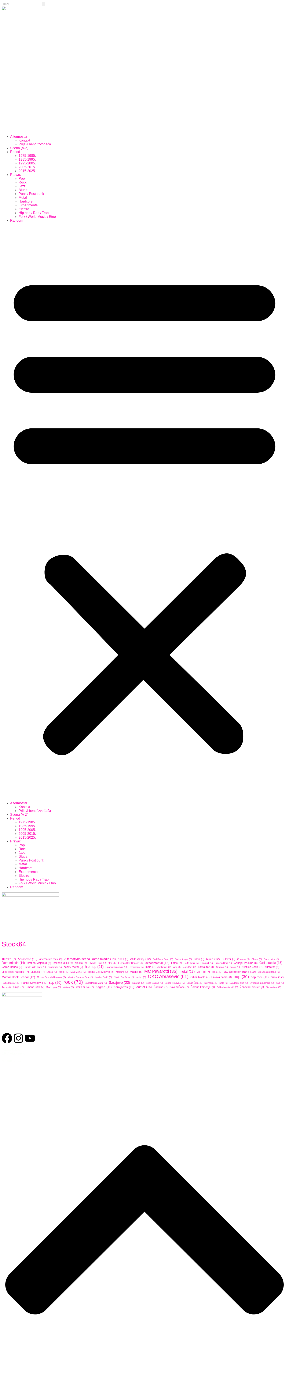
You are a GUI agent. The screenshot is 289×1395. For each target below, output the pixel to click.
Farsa (176, 962)
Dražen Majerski (39, 962)
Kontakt (24, 140)
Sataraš (138, 983)
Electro (24, 209)
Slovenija (210, 983)
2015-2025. (27, 171)
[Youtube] (30, 1038)
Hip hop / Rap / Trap (34, 213)
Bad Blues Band (163, 959)
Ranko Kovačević (34, 982)
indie (151, 967)
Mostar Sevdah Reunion (51, 977)
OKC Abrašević (168, 976)
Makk (64, 972)
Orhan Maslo (199, 977)
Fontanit (207, 963)
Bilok (199, 959)
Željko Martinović (227, 987)
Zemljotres (124, 987)
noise (141, 977)
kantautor (206, 967)
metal (187, 971)
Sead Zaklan (154, 983)
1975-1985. (27, 155)
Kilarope (222, 967)
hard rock (55, 967)
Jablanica (164, 967)
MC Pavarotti (161, 971)
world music (85, 987)
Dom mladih (13, 962)
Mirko (217, 972)
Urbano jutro (35, 987)
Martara (122, 972)
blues (213, 959)
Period (15, 152)
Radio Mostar (10, 983)
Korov (235, 967)
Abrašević (27, 959)
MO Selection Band (239, 971)
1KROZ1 (9, 959)
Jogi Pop (189, 967)
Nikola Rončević (124, 977)
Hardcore (26, 201)
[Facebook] (7, 1038)
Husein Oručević (116, 967)
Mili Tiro (203, 971)
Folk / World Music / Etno (37, 216)
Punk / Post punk (31, 194)
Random (16, 220)
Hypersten (136, 967)
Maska (136, 971)
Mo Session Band (269, 972)
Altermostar (18, 136)
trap (280, 983)
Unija (18, 987)
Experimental (29, 205)
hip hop (94, 967)
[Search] (43, 4)
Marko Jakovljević (101, 971)
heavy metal (73, 966)
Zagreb (104, 987)
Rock (22, 182)
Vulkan (68, 987)
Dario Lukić (271, 959)
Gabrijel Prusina (245, 962)
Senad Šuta (194, 983)
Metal (23, 197)
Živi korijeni (273, 987)
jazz (177, 967)
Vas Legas (53, 987)
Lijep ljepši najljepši (15, 971)
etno (112, 963)
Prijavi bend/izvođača (35, 144)
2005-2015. (27, 167)
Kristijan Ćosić (252, 967)
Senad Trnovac (175, 983)
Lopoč (52, 972)
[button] (144, 512)
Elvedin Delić (97, 963)
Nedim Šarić (103, 977)
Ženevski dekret (252, 987)
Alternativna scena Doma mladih (90, 959)
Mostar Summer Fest (81, 977)
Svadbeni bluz (239, 983)
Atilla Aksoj (140, 959)
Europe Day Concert (130, 963)
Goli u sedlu (270, 962)
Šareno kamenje (203, 987)
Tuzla (6, 987)
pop (241, 976)
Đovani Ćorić (179, 987)
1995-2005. (27, 163)
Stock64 (14, 944)
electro (81, 962)
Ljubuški (38, 971)
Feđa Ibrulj (191, 963)
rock (73, 982)
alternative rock (50, 959)
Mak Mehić (78, 972)
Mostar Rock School (18, 977)
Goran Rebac (12, 966)
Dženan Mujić (63, 962)
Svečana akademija (262, 983)
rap (55, 983)
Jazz (22, 186)
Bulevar (228, 959)
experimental (157, 962)
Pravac (15, 174)
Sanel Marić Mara (96, 983)
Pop (22, 178)
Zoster (144, 987)
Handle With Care (35, 967)
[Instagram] (18, 1038)
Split (223, 983)
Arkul (123, 959)
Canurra (243, 959)
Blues (23, 190)
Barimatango (183, 959)
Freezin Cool (223, 963)
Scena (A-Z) (19, 148)
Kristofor (271, 967)
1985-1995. (27, 159)
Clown (257, 959)
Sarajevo (119, 982)
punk (277, 977)
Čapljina (161, 987)
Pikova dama (221, 977)
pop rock (260, 977)
